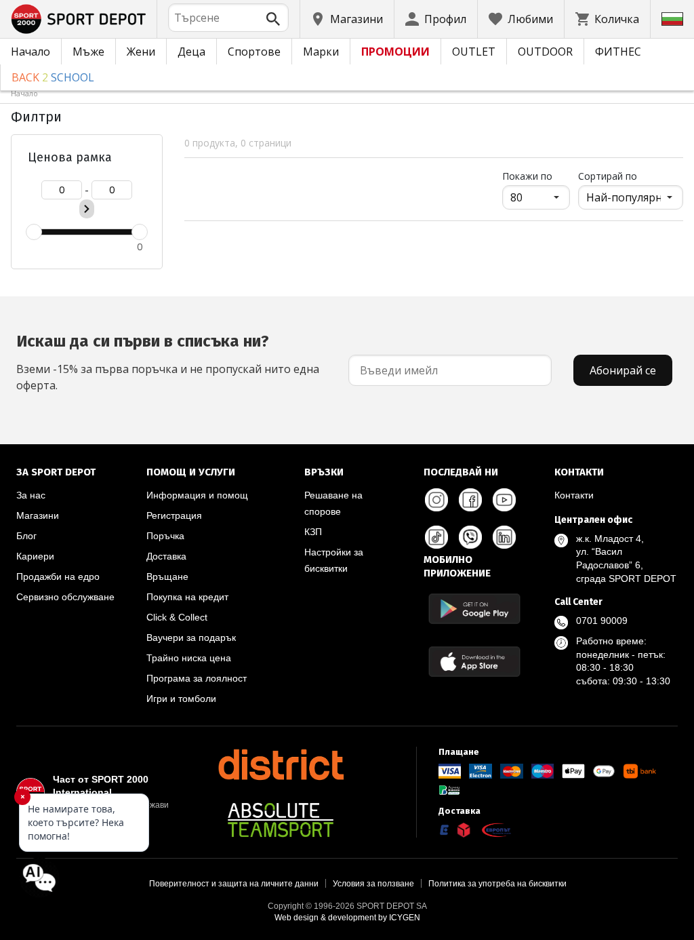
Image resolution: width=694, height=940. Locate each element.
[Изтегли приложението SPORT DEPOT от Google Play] (474, 608)
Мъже (88, 51)
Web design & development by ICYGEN (347, 917)
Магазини (37, 515)
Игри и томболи (181, 698)
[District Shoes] (280, 764)
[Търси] (273, 19)
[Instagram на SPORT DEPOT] (436, 500)
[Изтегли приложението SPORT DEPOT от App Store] (474, 661)
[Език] (672, 19)
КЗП (313, 531)
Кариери (35, 556)
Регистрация (174, 515)
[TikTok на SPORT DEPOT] (436, 537)
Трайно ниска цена (188, 657)
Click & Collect (176, 617)
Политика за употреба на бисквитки (497, 883)
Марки (321, 51)
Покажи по (536, 175)
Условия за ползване (373, 883)
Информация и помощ (197, 495)
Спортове (254, 51)
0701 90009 (602, 620)
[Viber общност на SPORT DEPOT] (470, 537)
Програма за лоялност (196, 678)
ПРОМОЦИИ (395, 51)
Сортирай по (607, 176)
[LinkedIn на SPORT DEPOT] (504, 537)
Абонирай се (623, 370)
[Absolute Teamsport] (280, 820)
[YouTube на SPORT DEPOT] (504, 500)
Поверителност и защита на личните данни (234, 883)
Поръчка (165, 535)
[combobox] (228, 17)
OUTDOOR (545, 51)
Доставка (166, 556)
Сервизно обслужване (65, 596)
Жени (141, 51)
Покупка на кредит (187, 596)
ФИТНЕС (618, 51)
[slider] (34, 232)
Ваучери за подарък (191, 637)
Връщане (167, 576)
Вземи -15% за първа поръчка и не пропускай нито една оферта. (167, 362)
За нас (30, 495)
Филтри (36, 117)
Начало (30, 51)
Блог (26, 535)
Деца (191, 51)
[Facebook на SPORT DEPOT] (470, 500)
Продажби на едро (58, 576)
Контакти (574, 495)
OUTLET (473, 51)
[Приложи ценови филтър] (86, 208)
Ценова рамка (70, 157)
